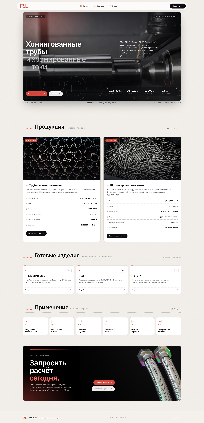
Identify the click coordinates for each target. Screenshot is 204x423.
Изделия (100, 6)
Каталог (86, 6)
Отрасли (115, 6)
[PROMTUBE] (24, 6)
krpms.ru (176, 418)
